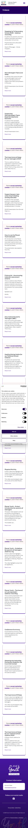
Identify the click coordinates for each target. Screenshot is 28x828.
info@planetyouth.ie (10, 787)
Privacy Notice (11, 807)
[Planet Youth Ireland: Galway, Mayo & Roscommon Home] (3, 3)
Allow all (14, 431)
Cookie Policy (18, 807)
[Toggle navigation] (24, 3)
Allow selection (14, 436)
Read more (8, 51)
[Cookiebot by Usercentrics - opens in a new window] (20, 386)
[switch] (24, 413)
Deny (14, 440)
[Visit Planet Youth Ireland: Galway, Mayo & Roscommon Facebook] (14, 799)
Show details (21, 427)
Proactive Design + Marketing (16, 817)
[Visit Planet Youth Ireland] (14, 770)
